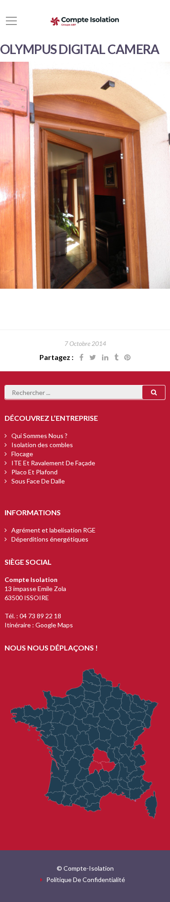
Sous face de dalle (38, 481)
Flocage (22, 454)
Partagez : (56, 357)
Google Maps (54, 625)
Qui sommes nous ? (39, 435)
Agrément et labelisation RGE (53, 530)
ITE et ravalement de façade (53, 463)
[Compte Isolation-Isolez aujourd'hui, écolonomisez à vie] (85, 20)
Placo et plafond (34, 472)
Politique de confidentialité (85, 879)
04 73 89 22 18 (40, 616)
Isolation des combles (42, 445)
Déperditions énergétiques (49, 539)
